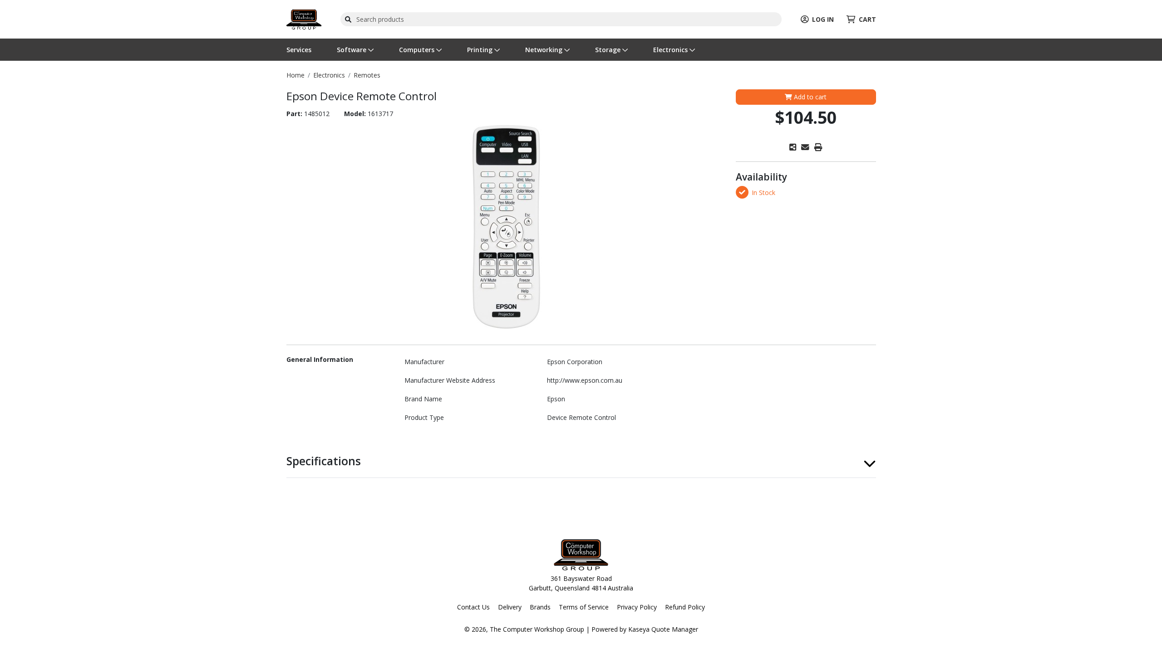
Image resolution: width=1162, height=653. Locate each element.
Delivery (510, 607)
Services (298, 49)
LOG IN (823, 19)
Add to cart (809, 97)
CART (867, 19)
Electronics (671, 49)
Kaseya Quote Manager (663, 629)
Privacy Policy (637, 607)
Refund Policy (685, 607)
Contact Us (473, 607)
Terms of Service (584, 607)
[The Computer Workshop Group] (303, 18)
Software (352, 49)
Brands (540, 607)
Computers (417, 49)
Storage (608, 49)
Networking (544, 49)
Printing (480, 49)
